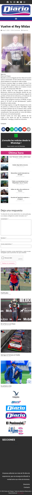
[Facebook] (7, 2)
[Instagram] (14, 2)
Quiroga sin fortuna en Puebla (10, 355)
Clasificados (4, 293)
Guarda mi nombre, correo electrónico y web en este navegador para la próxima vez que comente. (16, 252)
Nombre (3, 238)
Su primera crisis (6, 386)
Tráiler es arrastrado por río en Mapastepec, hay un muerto (20, 181)
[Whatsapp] (24, 2)
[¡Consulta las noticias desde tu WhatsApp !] (16, 135)
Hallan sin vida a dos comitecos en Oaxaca (20, 190)
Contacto (27, 487)
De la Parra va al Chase (8, 324)
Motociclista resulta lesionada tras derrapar (20, 173)
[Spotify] (21, 2)
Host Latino (20, 493)
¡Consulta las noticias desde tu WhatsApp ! (16, 141)
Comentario (4, 218)
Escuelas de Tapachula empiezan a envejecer (20, 198)
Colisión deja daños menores (20, 165)
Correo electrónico (6, 244)
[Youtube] (17, 2)
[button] (16, 18)
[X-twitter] (11, 2)
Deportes (25, 30)
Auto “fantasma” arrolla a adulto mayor (20, 157)
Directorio (26, 484)
